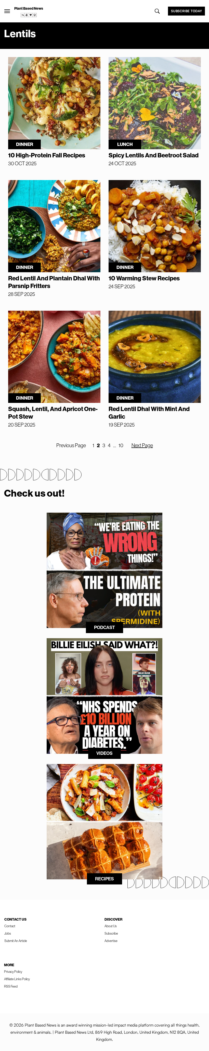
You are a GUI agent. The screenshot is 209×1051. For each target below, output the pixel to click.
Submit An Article (15, 941)
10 (121, 445)
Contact (9, 926)
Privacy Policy (13, 972)
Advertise (110, 941)
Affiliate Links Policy (17, 979)
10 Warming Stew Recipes (144, 278)
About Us (110, 926)
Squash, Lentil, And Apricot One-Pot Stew (53, 412)
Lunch (125, 144)
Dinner (24, 144)
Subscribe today (186, 11)
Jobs (7, 933)
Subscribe (111, 933)
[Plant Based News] (7, 11)
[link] (29, 15)
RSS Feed (11, 986)
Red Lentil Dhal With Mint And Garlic (149, 412)
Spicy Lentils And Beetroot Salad (154, 155)
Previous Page (71, 445)
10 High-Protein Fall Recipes (46, 155)
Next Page (142, 445)
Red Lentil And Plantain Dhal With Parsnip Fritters (54, 282)
